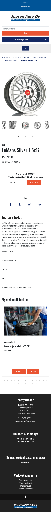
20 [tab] (36, 384)
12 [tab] (43, 380)
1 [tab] (18, 136)
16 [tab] (22, 384)
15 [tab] (18, 384)
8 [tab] (29, 380)
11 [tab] (40, 380)
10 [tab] (36, 380)
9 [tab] (32, 380)
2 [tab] (22, 136)
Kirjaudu (25, 3)
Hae (25, 33)
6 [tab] (22, 380)
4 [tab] (29, 136)
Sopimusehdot (25, 480)
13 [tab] (47, 380)
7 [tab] (25, 380)
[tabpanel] (25, 125)
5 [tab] (32, 136)
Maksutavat (25, 486)
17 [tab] (25, 384)
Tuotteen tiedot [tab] (12, 217)
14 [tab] (15, 384)
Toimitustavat (25, 483)
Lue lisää (33, 371)
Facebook (25, 462)
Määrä (13, 182)
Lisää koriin (34, 182)
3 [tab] (25, 136)
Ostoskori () (22, 39)
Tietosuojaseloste (26, 488)
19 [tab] (32, 384)
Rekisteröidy (25, 7)
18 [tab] (29, 384)
